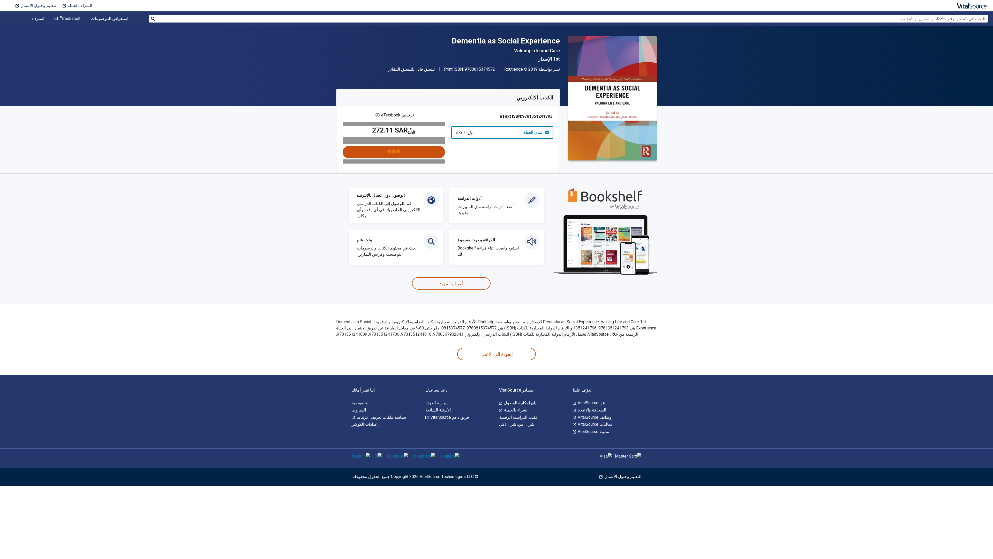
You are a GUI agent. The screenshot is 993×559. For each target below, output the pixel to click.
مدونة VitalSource (593, 431)
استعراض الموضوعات (109, 19)
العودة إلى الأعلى (496, 354)
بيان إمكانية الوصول (520, 402)
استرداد (38, 19)
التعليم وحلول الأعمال (38, 5)
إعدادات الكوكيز (365, 424)
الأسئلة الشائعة (438, 410)
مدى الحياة (499, 132)
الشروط (359, 410)
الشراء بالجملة (79, 5)
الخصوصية (361, 402)
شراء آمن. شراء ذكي (516, 424)
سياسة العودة (436, 402)
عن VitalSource (591, 402)
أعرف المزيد (451, 283)
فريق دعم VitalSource (449, 417)
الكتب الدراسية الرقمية (518, 417)
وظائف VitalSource (594, 417)
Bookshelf (70, 19)
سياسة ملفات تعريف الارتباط (381, 417)
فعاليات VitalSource (595, 424)
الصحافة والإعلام (591, 410)
